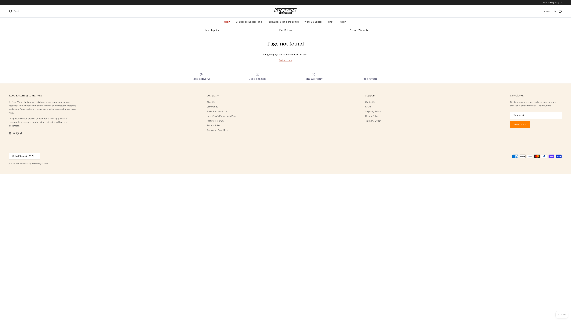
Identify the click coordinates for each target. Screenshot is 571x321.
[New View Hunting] (285, 11)
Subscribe (520, 124)
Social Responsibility (217, 111)
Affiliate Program (215, 120)
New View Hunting (23, 163)
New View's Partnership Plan (221, 116)
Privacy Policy (214, 125)
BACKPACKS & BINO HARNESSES (283, 22)
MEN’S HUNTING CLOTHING (249, 22)
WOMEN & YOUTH (313, 22)
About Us (211, 102)
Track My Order (373, 120)
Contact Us (370, 102)
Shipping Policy (373, 111)
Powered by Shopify (40, 163)
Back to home (285, 60)
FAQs (368, 106)
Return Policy (371, 116)
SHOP (227, 22)
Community (212, 106)
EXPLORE (342, 22)
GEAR (330, 22)
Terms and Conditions (217, 130)
